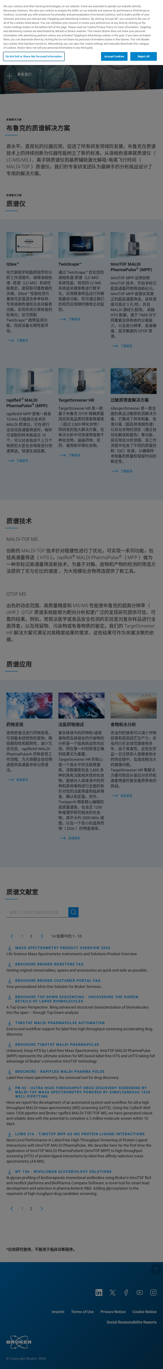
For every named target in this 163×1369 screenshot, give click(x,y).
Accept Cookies (114, 56)
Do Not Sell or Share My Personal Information (34, 56)
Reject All (143, 56)
